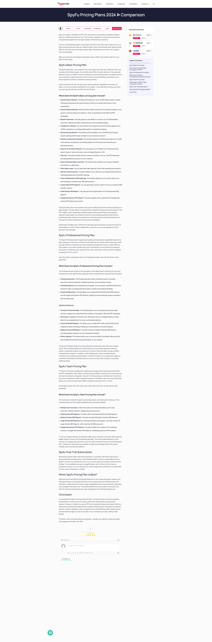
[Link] (87, 553)
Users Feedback (116, 28)
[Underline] (73, 553)
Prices (78, 28)
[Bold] (68, 553)
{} (89, 552)
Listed (107, 28)
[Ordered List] (78, 553)
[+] (92, 552)
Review (68, 28)
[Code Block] (85, 553)
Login (118, 540)
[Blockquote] (82, 553)
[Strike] (75, 553)
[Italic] (71, 553)
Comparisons (97, 28)
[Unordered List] (80, 553)
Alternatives (87, 28)
